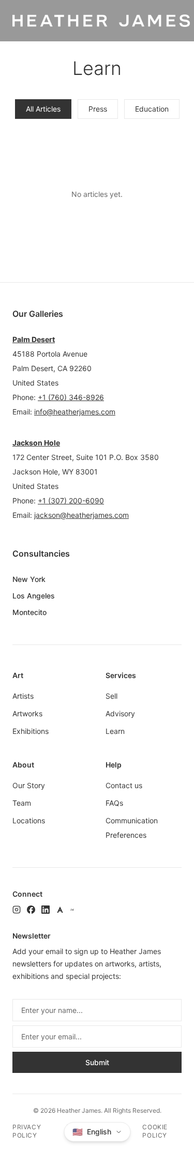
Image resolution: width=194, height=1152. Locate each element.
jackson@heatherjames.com (81, 515)
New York (29, 579)
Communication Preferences (132, 827)
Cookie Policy (155, 1131)
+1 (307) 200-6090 (71, 500)
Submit (97, 1062)
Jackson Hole (36, 442)
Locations (28, 820)
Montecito (29, 612)
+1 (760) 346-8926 (71, 397)
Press (97, 108)
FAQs (114, 802)
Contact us (124, 785)
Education (152, 108)
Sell (111, 696)
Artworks (27, 713)
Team (21, 802)
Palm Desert (33, 339)
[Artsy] (60, 909)
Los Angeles (33, 595)
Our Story (28, 785)
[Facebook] (31, 909)
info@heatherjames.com (74, 411)
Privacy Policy (26, 1131)
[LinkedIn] (45, 909)
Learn (115, 731)
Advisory (120, 713)
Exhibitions (30, 731)
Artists (23, 696)
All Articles (43, 108)
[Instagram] (16, 909)
